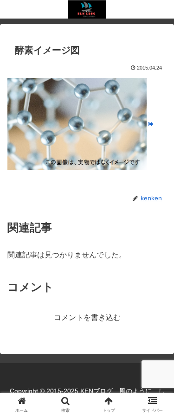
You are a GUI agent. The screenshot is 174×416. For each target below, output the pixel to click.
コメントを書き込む (87, 317)
